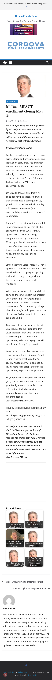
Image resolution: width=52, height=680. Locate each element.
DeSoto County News (26, 16)
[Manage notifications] (5, 675)
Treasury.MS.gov (19, 457)
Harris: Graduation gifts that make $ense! (24, 581)
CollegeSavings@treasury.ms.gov (25, 415)
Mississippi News (12, 101)
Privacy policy (32, 675)
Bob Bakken (24, 121)
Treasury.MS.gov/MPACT (23, 400)
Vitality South (22, 672)
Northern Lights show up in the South (29, 588)
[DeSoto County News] (5, 62)
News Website (8, 672)
